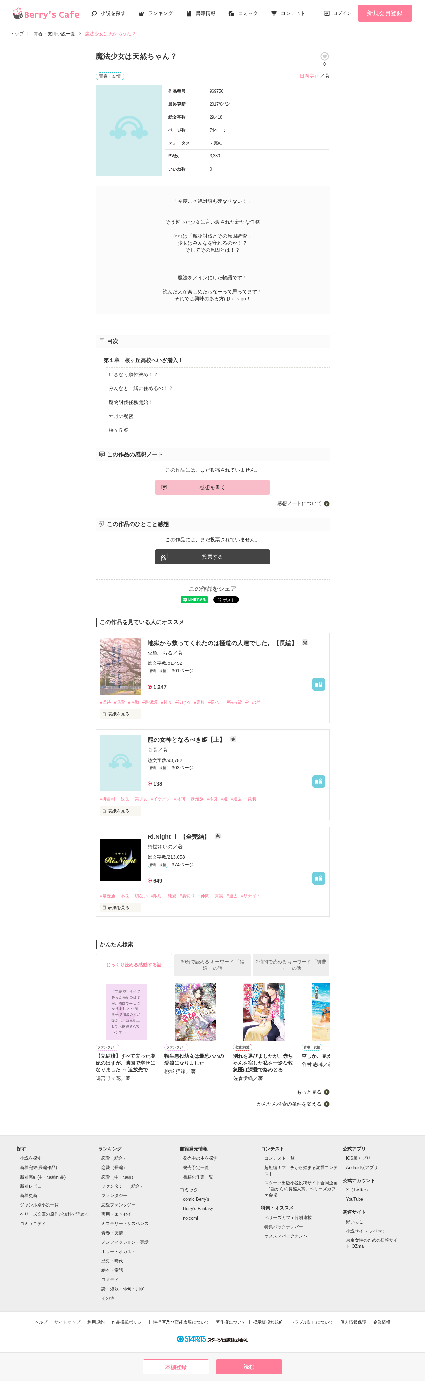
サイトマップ (67, 1322)
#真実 (217, 895)
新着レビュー (33, 1186)
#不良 (212, 798)
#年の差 (253, 702)
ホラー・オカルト (118, 1251)
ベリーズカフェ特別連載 (288, 1217)
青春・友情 (112, 1232)
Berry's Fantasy (198, 1208)
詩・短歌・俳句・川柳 (122, 1288)
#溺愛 (119, 702)
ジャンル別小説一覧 (39, 1204)
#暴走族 (196, 798)
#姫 (224, 798)
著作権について (231, 1322)
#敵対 (156, 895)
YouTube (354, 1199)
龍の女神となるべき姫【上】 (187, 739)
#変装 (250, 798)
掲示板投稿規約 (268, 1322)
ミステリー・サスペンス (125, 1223)
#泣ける (183, 702)
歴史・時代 (112, 1260)
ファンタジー (114, 1195)
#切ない (140, 895)
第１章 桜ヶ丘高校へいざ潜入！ (143, 360)
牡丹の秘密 (121, 416)
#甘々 (166, 702)
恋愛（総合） (114, 1158)
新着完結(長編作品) (38, 1167)
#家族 (199, 702)
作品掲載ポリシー (129, 1322)
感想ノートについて (299, 503)
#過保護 (150, 702)
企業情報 (381, 1322)
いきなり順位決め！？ (133, 374)
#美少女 (140, 798)
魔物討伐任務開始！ (131, 402)
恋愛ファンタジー (118, 1204)
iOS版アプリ (358, 1158)
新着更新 (28, 1195)
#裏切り (187, 895)
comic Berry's (196, 1199)
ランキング (160, 13)
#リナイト (251, 895)
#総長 (123, 798)
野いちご (354, 1221)
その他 (107, 1298)
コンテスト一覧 (279, 1158)
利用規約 (96, 1322)
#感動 (133, 702)
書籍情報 (205, 13)
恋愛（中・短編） (118, 1177)
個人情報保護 (353, 1322)
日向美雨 (310, 76)
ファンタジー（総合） (122, 1186)
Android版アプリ (362, 1167)
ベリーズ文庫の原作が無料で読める (54, 1214)
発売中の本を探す (200, 1158)
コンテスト (293, 13)
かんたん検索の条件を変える (289, 1104)
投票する (212, 557)
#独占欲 (234, 702)
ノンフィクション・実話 (125, 1242)
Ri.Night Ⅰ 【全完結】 (180, 837)
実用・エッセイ (116, 1214)
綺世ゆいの (160, 846)
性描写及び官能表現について (181, 1322)
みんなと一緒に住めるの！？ (141, 388)
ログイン (342, 13)
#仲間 (203, 895)
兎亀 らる (160, 653)
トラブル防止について (311, 1322)
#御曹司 (107, 798)
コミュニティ (33, 1223)
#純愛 (170, 895)
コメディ (110, 1279)
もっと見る (309, 1092)
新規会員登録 (385, 13)
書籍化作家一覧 (198, 1177)
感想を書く (212, 487)
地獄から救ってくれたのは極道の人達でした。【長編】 (223, 643)
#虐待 (105, 702)
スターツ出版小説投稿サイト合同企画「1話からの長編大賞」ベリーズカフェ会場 (301, 1188)
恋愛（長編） (114, 1167)
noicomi (190, 1218)
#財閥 (179, 798)
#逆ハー (215, 702)
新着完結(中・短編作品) (43, 1177)
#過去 (236, 798)
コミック (248, 13)
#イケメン (161, 798)
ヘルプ (41, 1322)
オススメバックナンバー (288, 1236)
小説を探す (113, 13)
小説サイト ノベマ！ (366, 1231)
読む (249, 1367)
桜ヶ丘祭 (118, 430)
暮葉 (153, 750)
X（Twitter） (358, 1189)
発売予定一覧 (196, 1167)
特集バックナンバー (283, 1226)
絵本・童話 (112, 1270)
